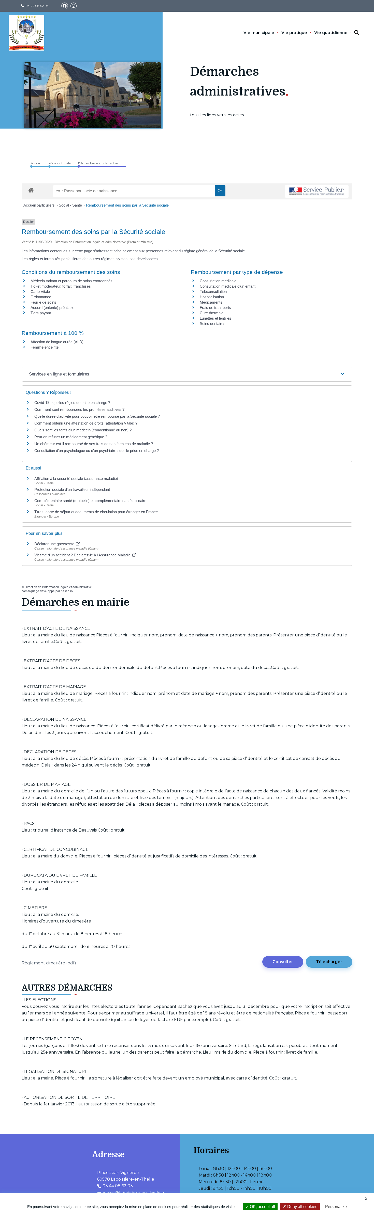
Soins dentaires (212, 323)
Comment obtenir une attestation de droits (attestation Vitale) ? (85, 423)
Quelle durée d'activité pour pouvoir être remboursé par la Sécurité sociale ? (97, 416)
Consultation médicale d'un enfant (227, 286)
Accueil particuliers (39, 205)
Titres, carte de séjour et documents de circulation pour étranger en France (96, 512)
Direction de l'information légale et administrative (58, 587)
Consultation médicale (218, 281)
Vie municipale (258, 32)
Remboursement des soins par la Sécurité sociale (127, 205)
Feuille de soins (43, 302)
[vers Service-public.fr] (317, 191)
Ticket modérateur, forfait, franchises (61, 286)
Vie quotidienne (331, 32)
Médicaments (211, 302)
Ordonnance (41, 297)
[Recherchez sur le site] (352, 33)
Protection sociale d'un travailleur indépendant (72, 489)
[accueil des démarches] (31, 189)
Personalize (336, 1206)
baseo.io (67, 591)
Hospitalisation (212, 297)
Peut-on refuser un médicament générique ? (70, 437)
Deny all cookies (301, 1206)
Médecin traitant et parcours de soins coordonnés (71, 281)
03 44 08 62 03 (37, 6)
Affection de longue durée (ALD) (57, 342)
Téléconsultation (213, 291)
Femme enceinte (45, 347)
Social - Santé (70, 205)
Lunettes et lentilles (215, 318)
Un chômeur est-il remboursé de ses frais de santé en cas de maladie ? (93, 444)
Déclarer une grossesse (54, 544)
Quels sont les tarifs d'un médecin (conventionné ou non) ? (83, 430)
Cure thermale (211, 313)
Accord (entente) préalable (52, 307)
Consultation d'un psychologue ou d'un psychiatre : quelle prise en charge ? (96, 450)
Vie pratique (294, 32)
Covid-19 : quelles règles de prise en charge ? (72, 402)
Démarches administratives (98, 163)
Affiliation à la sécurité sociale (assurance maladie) (76, 478)
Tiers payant (41, 313)
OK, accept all (262, 1206)
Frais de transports (215, 307)
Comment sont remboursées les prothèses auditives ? (79, 409)
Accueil (36, 163)
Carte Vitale (40, 291)
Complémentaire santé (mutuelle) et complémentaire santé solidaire (90, 500)
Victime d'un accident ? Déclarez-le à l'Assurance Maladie (83, 555)
